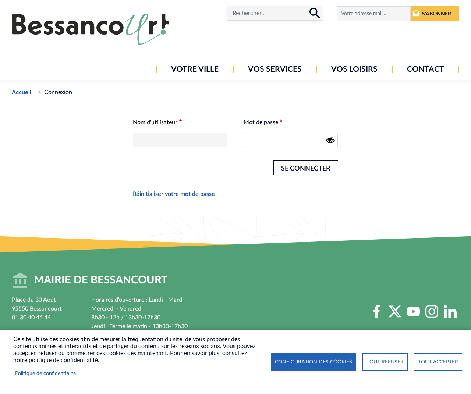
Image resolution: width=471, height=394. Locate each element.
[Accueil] (90, 29)
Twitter (394, 311)
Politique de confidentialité (45, 373)
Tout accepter (438, 362)
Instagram (431, 311)
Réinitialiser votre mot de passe (174, 194)
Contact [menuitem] (425, 69)
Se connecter (305, 168)
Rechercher (315, 13)
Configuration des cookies (313, 362)
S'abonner (436, 14)
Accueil (21, 92)
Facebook (376, 311)
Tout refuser (385, 362)
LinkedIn (450, 311)
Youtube (413, 311)
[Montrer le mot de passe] (330, 140)
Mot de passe (261, 122)
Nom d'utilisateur (155, 122)
